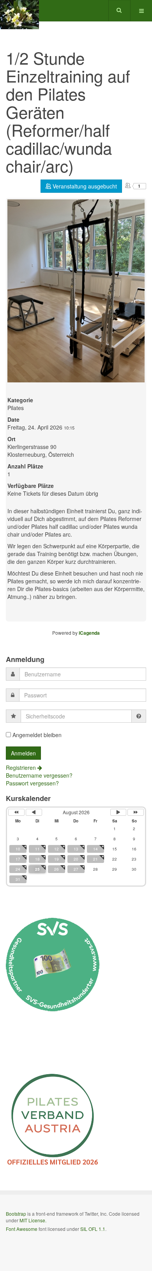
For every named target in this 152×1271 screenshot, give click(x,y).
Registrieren (21, 767)
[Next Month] (118, 812)
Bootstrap (16, 1213)
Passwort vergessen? (32, 783)
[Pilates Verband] (52, 1119)
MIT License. (32, 1220)
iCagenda (89, 632)
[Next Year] (135, 812)
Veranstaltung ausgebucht (84, 186)
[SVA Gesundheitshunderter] (52, 964)
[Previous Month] (34, 812)
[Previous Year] (16, 812)
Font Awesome (21, 1228)
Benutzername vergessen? (39, 775)
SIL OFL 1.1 (92, 1228)
